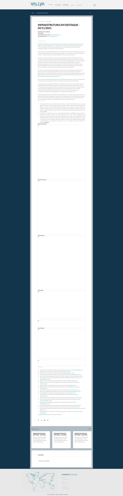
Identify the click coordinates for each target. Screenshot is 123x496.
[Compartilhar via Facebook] (38, 420)
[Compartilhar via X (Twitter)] (41, 420)
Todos (32, 12)
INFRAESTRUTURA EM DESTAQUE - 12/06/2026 (39, 434)
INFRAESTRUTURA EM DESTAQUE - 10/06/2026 (81, 434)
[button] (94, 5)
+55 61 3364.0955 (66, 479)
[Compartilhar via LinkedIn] (44, 420)
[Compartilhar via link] (47, 420)
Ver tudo (90, 428)
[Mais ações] (84, 21)
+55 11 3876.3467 (66, 488)
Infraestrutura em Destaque (42, 12)
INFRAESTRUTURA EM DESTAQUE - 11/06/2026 (60, 434)
